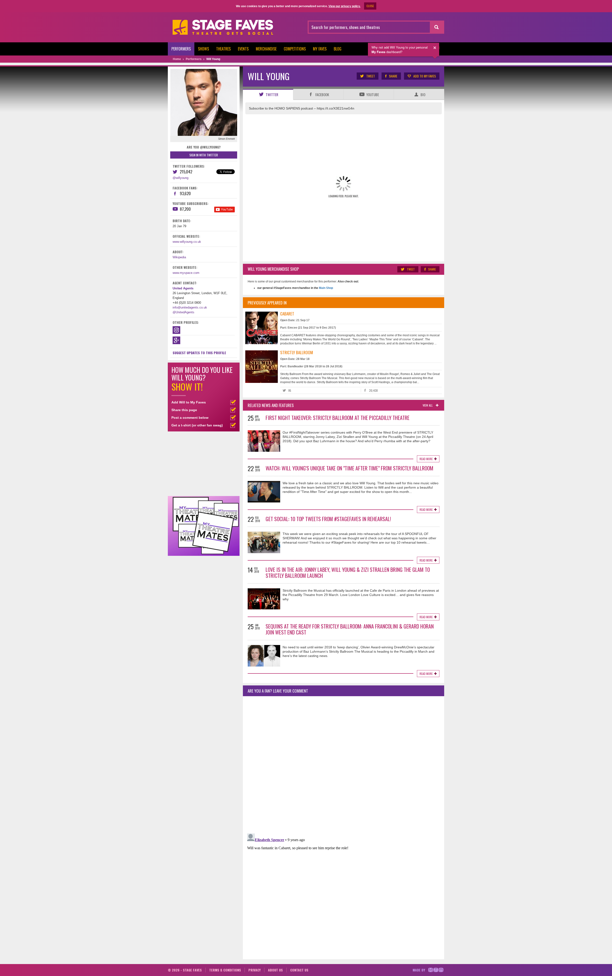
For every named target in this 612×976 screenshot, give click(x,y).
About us (275, 969)
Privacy (254, 969)
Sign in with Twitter (203, 154)
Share (393, 75)
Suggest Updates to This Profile (199, 352)
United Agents (183, 288)
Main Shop (325, 288)
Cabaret (287, 314)
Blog (337, 49)
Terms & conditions (225, 969)
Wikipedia (179, 257)
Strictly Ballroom (296, 352)
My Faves (320, 49)
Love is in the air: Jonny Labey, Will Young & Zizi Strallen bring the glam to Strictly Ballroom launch (348, 572)
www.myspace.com (186, 273)
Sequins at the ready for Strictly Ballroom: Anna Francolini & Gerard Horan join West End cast (350, 629)
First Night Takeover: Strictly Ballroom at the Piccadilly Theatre (338, 417)
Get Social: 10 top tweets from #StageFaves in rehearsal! (328, 519)
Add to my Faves (424, 75)
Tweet (370, 75)
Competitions (295, 49)
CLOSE (370, 6)
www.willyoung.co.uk (187, 241)
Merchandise (266, 49)
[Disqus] (343, 763)
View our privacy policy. (344, 6)
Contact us (299, 969)
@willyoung (180, 178)
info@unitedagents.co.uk (190, 307)
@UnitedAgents (183, 312)
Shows (203, 49)
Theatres (223, 49)
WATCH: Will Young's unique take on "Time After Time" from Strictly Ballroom (349, 468)
